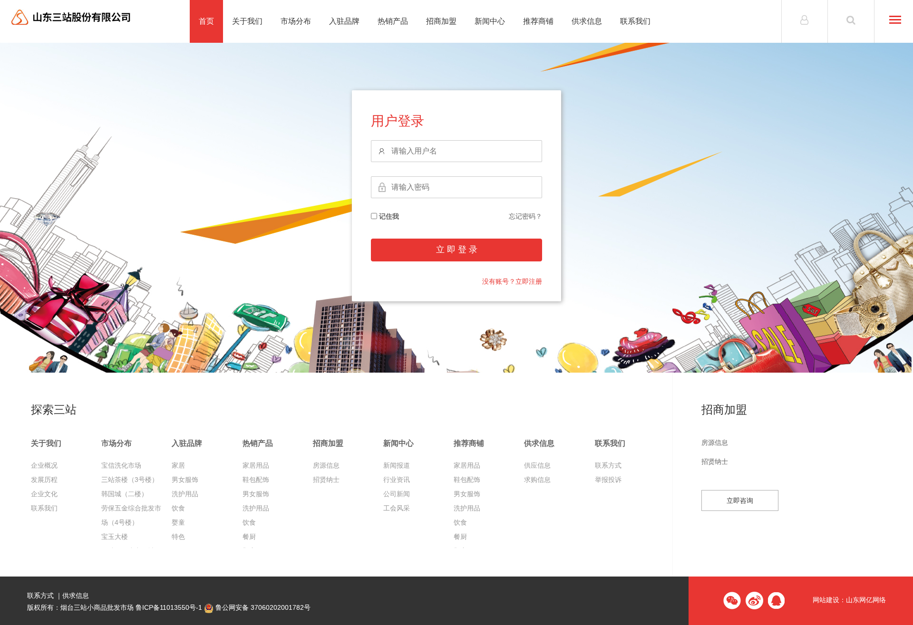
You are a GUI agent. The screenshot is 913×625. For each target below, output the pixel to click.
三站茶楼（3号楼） (129, 479)
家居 (178, 465)
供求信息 (587, 21)
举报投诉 (608, 479)
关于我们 (247, 21)
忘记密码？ (525, 216)
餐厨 (249, 536)
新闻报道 (396, 465)
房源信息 (326, 465)
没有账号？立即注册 (512, 281)
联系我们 (635, 21)
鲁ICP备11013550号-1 (169, 607)
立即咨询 (740, 500)
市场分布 (296, 21)
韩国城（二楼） (124, 494)
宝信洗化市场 (121, 465)
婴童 (178, 522)
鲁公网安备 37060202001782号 (262, 607)
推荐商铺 (538, 21)
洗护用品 (185, 494)
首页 (206, 21)
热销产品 (393, 21)
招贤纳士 (326, 479)
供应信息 (537, 465)
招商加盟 (441, 21)
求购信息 (537, 479)
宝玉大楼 (114, 536)
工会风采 (396, 508)
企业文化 (44, 494)
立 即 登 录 (456, 249)
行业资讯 (396, 479)
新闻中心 (490, 21)
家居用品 (256, 465)
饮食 (178, 508)
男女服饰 (185, 479)
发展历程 (44, 479)
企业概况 (44, 465)
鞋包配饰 (256, 479)
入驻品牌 (344, 21)
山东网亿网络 (866, 600)
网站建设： (829, 600)
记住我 (388, 216)
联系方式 (608, 465)
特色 (178, 536)
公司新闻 (396, 494)
